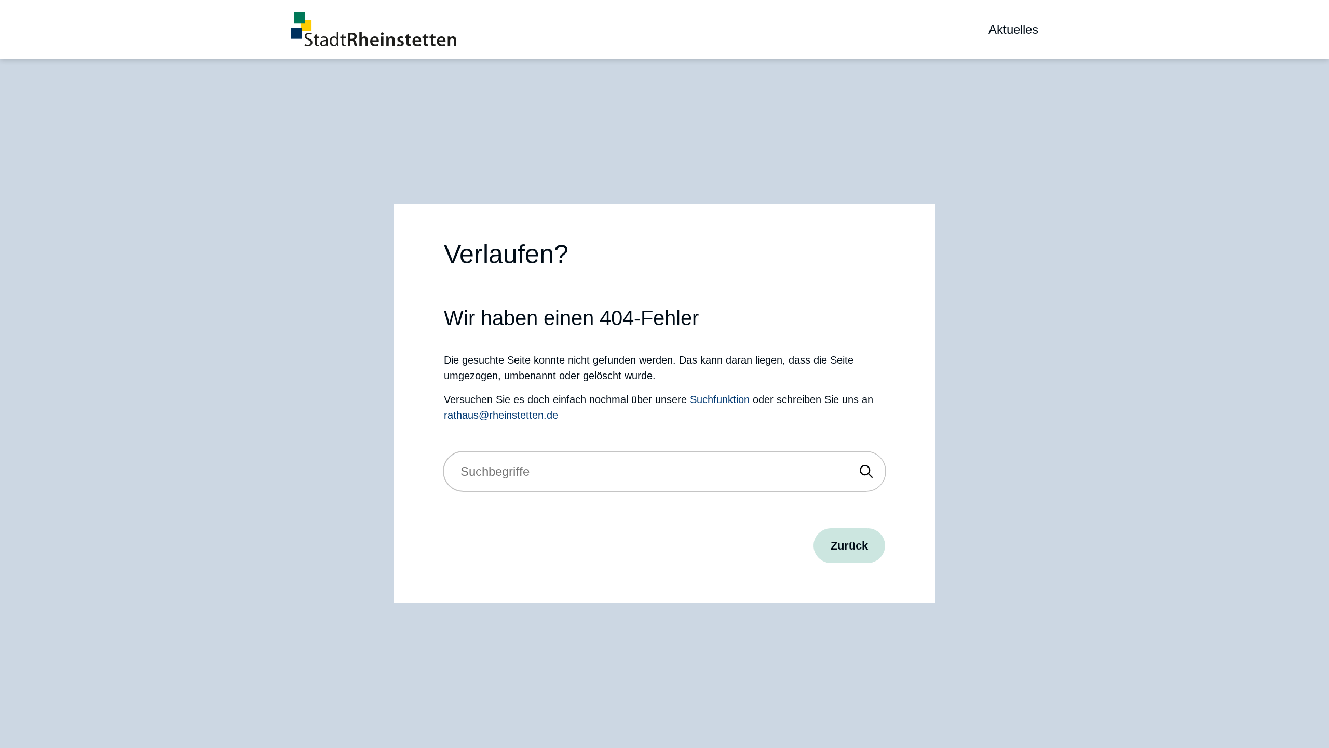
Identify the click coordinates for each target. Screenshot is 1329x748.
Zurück (849, 545)
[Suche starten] (866, 471)
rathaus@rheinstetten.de (501, 415)
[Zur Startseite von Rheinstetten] (373, 29)
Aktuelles (1013, 29)
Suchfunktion (720, 399)
